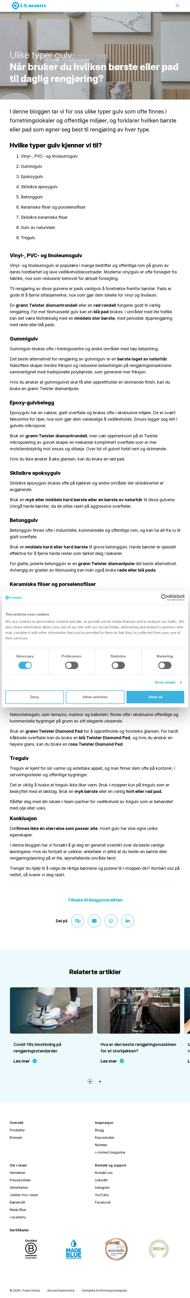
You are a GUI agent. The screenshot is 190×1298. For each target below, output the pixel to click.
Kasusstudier (104, 1137)
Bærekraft (17, 1202)
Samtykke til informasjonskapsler (104, 1290)
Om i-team (18, 1165)
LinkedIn (101, 1180)
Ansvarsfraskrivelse (60, 1290)
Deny (34, 697)
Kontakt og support (110, 1165)
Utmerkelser (19, 1187)
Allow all (155, 697)
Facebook (103, 1202)
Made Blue (18, 1210)
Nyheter (101, 1145)
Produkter (17, 1130)
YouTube (102, 1195)
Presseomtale (20, 1180)
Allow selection (95, 697)
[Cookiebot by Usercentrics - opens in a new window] (164, 597)
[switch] (71, 665)
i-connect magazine (110, 1152)
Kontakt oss (104, 1173)
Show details (165, 682)
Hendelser (18, 1173)
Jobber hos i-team (24, 1195)
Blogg (99, 1130)
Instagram (102, 1187)
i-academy (18, 1217)
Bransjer (16, 1137)
